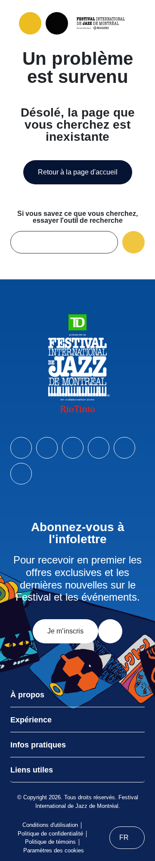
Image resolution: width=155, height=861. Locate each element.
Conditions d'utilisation (50, 825)
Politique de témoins (50, 842)
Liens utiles (31, 770)
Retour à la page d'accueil (78, 172)
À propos (27, 694)
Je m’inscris (65, 631)
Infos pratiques (38, 745)
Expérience (31, 719)
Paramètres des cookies (53, 850)
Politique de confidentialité (50, 833)
